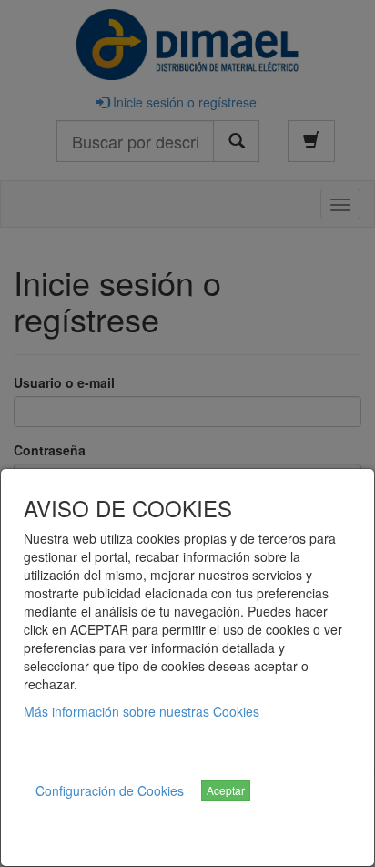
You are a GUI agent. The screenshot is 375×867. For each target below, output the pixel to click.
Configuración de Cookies (109, 790)
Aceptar (226, 790)
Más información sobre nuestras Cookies (141, 711)
